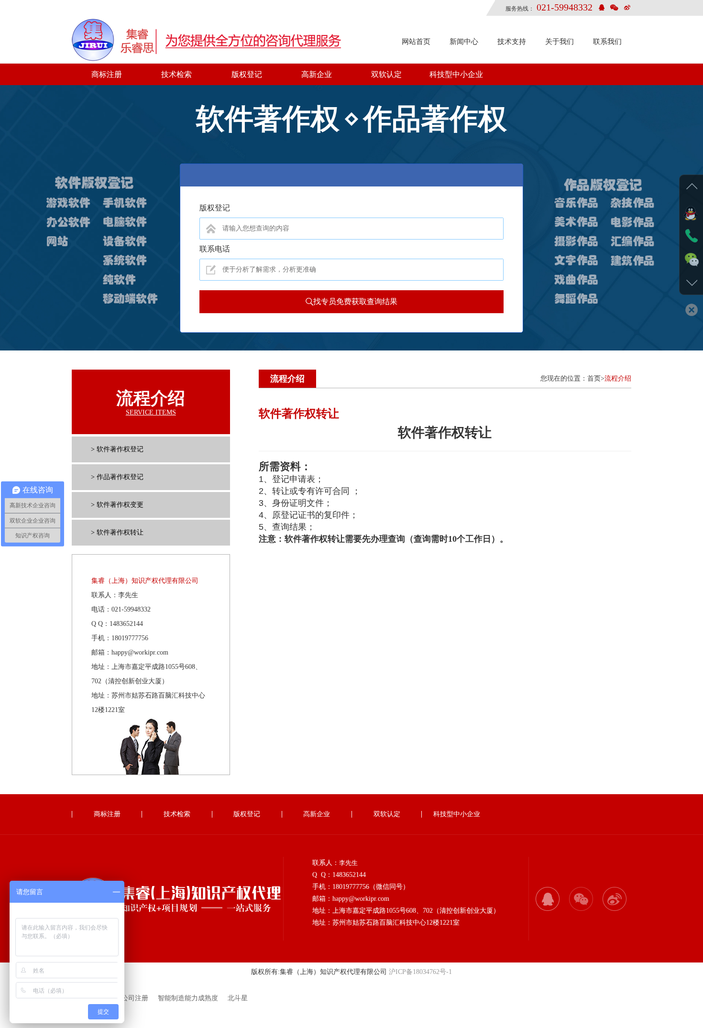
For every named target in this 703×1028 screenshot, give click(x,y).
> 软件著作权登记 (117, 449)
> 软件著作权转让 (117, 532)
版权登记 (246, 74)
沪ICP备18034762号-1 (420, 971)
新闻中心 (464, 41)
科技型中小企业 (456, 74)
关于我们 (559, 41)
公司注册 (134, 998)
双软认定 (386, 74)
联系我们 (607, 41)
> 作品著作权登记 (117, 477)
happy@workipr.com (139, 652)
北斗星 (238, 998)
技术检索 (176, 74)
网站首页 (416, 41)
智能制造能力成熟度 (188, 998)
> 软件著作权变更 (117, 504)
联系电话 (214, 249)
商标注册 (106, 74)
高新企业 (316, 74)
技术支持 (511, 41)
